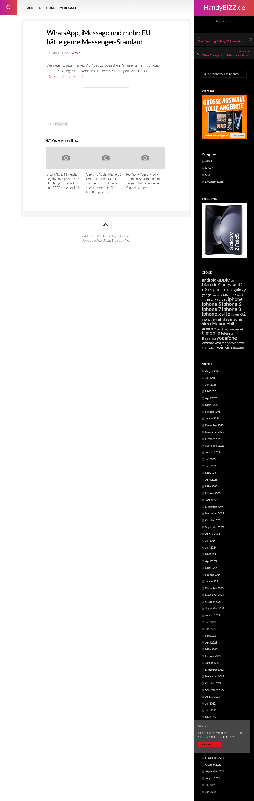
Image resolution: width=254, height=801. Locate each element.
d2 (205, 289)
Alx (126, 240)
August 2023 (212, 615)
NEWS (209, 168)
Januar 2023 (212, 663)
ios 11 (233, 295)
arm (233, 280)
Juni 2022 (210, 710)
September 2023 (214, 608)
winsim (224, 347)
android (209, 280)
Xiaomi (238, 348)
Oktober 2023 (213, 602)
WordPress (103, 240)
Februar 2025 (213, 493)
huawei (217, 295)
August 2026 (212, 371)
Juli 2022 (210, 703)
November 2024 (214, 513)
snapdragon (222, 329)
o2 (243, 314)
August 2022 (212, 697)
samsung (234, 319)
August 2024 (212, 534)
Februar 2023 (213, 656)
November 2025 (214, 432)
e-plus (214, 289)
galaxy (240, 290)
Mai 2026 (210, 391)
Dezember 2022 (214, 670)
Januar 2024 (212, 581)
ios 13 (206, 300)
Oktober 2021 (213, 765)
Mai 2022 (210, 717)
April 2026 (211, 398)
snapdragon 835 (236, 329)
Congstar (227, 285)
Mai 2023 (210, 636)
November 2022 (214, 676)
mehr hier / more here (222, 737)
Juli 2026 (210, 378)
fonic (227, 289)
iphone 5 (211, 304)
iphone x (211, 314)
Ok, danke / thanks (210, 744)
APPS (208, 161)
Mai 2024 (210, 554)
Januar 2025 (212, 500)
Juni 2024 (210, 547)
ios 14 (214, 300)
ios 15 (223, 300)
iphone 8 (231, 309)
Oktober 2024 (213, 520)
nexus (235, 314)
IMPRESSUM (67, 7)
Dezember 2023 (214, 588)
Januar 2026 (212, 418)
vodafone (226, 338)
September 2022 (214, 690)
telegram (228, 333)
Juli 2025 (210, 459)
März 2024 (211, 568)
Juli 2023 (210, 622)
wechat (208, 343)
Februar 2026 (213, 412)
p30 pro (212, 320)
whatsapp (223, 343)
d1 (240, 284)
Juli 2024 (210, 541)
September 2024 (214, 527)
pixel (221, 319)
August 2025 (212, 452)
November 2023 (214, 595)
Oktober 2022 (213, 683)
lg (223, 315)
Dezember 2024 (214, 507)
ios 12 (241, 295)
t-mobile (211, 333)
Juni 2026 (210, 385)
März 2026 (211, 405)
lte (227, 314)
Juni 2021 (210, 792)
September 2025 (214, 446)
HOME (28, 7)
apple (223, 280)
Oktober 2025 (213, 439)
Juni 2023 (210, 629)
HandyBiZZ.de (224, 7)
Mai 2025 (210, 473)
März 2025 (211, 486)
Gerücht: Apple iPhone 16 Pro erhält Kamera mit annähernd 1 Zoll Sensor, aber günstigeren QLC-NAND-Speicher (103, 183)
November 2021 (214, 758)
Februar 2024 (213, 575)
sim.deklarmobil (218, 324)
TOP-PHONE (46, 7)
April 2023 (211, 642)
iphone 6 (231, 304)
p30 (204, 320)
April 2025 (211, 480)
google (207, 295)
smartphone (209, 328)
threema (209, 338)
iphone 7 (211, 309)
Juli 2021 (210, 785)
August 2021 (212, 778)
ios (225, 295)
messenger (61, 124)
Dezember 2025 (214, 425)
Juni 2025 (210, 466)
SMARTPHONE (214, 182)
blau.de (210, 284)
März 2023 (211, 649)
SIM (207, 175)
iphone (235, 299)
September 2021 (214, 771)
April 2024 (211, 561)
